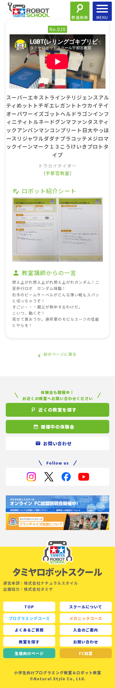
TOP (29, 606)
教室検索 (80, 17)
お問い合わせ (85, 641)
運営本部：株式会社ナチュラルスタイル (40, 583)
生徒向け (29, 653)
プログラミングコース (29, 618)
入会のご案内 (85, 629)
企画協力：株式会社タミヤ (28, 589)
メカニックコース (85, 618)
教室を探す (29, 641)
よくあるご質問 (29, 629)
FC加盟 (86, 653)
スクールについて (85, 606)
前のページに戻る (60, 354)
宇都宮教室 (58, 173)
